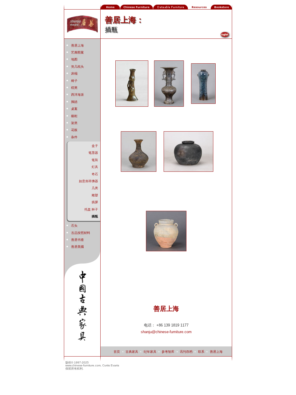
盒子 (95, 145)
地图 (74, 59)
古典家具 (131, 351)
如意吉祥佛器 (88, 181)
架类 (74, 123)
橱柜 (74, 116)
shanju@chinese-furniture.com (166, 332)
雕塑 (95, 195)
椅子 (74, 80)
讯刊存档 (186, 351)
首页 (117, 351)
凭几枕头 (77, 66)
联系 (201, 351)
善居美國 (77, 246)
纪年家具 (150, 351)
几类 (95, 188)
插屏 (95, 202)
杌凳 (74, 87)
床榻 (74, 73)
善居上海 (77, 45)
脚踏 (74, 102)
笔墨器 (93, 152)
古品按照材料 (80, 233)
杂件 (74, 137)
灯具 (95, 167)
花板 (74, 130)
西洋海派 (77, 94)
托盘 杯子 (91, 209)
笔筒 (95, 160)
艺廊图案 (77, 52)
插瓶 (95, 216)
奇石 (95, 174)
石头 (74, 225)
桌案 (74, 108)
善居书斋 (77, 239)
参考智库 (168, 351)
